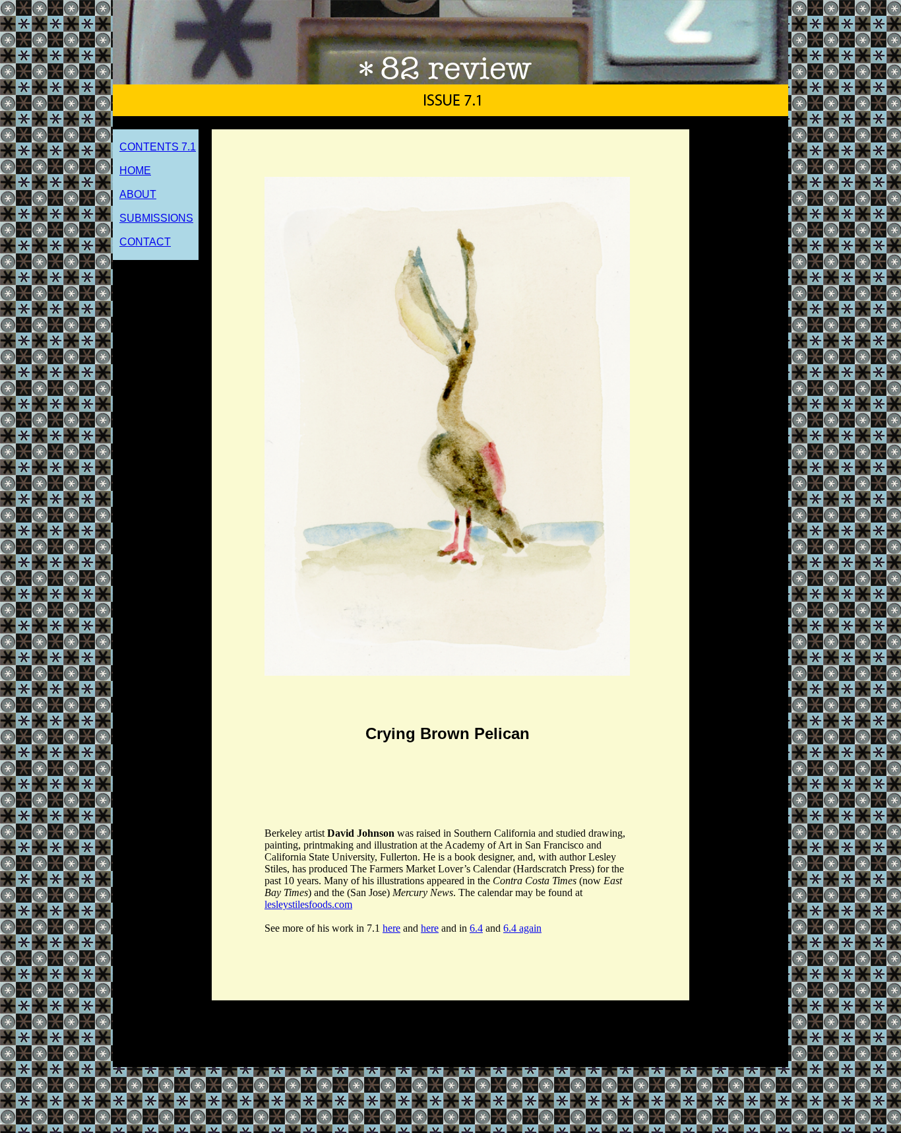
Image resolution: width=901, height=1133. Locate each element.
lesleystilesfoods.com (308, 904)
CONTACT (145, 241)
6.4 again (522, 928)
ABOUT (137, 194)
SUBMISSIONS (156, 218)
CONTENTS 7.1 (157, 146)
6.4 (476, 928)
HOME (135, 170)
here (391, 928)
